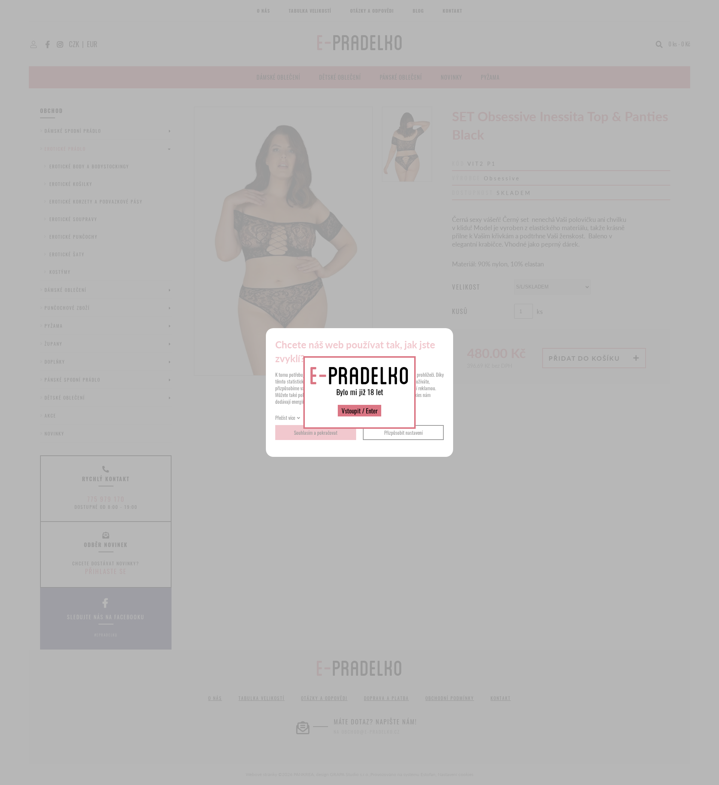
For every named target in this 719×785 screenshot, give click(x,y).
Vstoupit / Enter (359, 410)
